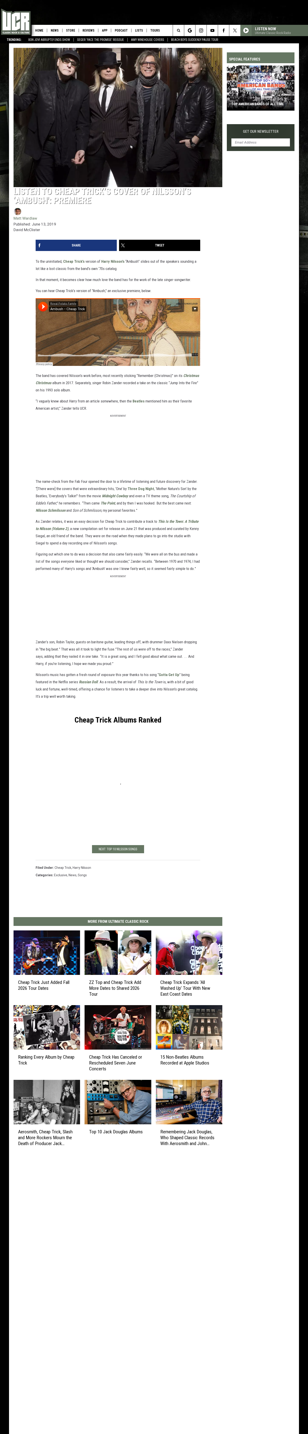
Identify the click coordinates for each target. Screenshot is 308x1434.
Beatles (139, 401)
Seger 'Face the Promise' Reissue (100, 40)
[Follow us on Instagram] (201, 30)
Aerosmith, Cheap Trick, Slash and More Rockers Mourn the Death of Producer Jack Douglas (45, 1137)
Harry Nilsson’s (112, 261)
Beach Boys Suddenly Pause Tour (194, 40)
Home (39, 30)
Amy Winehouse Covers (147, 40)
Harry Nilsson (82, 867)
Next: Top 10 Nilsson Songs (118, 849)
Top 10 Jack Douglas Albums (116, 1131)
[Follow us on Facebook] (223, 30)
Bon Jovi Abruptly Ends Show (49, 40)
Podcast (121, 30)
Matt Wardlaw (25, 218)
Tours (155, 30)
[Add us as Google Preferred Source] (189, 30)
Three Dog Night (141, 488)
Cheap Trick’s (74, 261)
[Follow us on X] (234, 30)
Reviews (88, 30)
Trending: (14, 40)
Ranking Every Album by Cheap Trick (46, 1060)
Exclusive (60, 875)
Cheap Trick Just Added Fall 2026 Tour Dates (43, 985)
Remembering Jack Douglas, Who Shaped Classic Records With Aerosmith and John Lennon (187, 1137)
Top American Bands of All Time (257, 104)
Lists (139, 30)
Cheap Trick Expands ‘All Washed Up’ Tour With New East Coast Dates (185, 988)
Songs (82, 875)
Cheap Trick (63, 867)
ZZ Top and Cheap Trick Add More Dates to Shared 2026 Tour (115, 988)
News (55, 30)
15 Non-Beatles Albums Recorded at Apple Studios (184, 1060)
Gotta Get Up (169, 674)
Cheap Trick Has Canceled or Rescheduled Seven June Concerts (115, 1062)
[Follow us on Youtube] (212, 30)
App (104, 30)
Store (70, 30)
